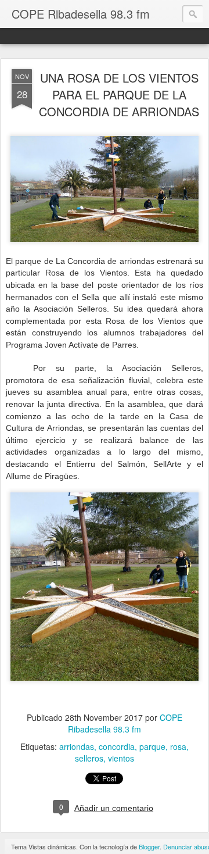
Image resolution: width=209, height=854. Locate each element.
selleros (89, 758)
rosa (178, 746)
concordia (117, 746)
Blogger (149, 846)
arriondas (76, 746)
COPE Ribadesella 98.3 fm (125, 723)
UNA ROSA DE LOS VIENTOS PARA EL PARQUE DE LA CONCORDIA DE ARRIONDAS (119, 94)
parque (152, 746)
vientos (121, 758)
